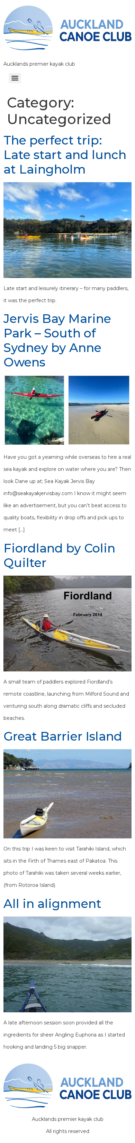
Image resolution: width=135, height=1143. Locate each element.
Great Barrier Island (62, 736)
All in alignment (52, 903)
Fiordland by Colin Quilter (59, 555)
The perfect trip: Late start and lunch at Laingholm (64, 155)
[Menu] (15, 78)
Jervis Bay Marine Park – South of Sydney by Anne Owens (57, 340)
